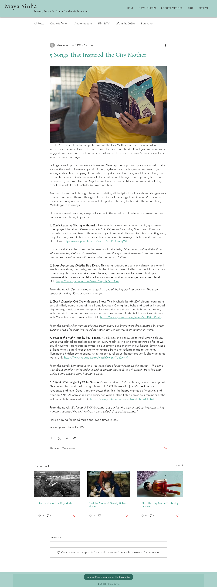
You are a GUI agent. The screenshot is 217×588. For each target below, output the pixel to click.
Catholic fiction (59, 23)
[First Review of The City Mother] (57, 484)
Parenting (147, 23)
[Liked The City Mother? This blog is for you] (160, 484)
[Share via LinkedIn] (66, 438)
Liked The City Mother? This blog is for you (159, 504)
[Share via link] (74, 438)
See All (179, 465)
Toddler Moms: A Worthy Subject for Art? (108, 504)
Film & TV (103, 23)
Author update (83, 23)
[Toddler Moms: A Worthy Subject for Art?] (108, 484)
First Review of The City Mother (56, 503)
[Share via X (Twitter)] (59, 438)
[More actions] (165, 45)
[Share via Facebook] (51, 438)
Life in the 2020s (125, 23)
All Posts (39, 23)
